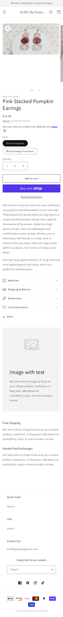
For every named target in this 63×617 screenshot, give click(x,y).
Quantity (7, 158)
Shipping (6, 121)
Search (11, 506)
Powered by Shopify (40, 611)
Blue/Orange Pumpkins (20, 151)
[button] (4, 12)
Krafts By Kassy (26, 611)
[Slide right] (39, 90)
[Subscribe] (52, 570)
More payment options (31, 196)
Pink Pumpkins (15, 143)
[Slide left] (24, 90)
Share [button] (10, 316)
